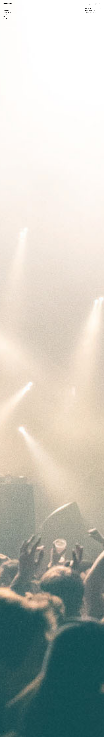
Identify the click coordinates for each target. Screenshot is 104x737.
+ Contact (5, 18)
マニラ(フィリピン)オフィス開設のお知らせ (94, 3)
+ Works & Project (7, 12)
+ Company (5, 14)
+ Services (5, 16)
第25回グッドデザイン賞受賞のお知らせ (94, 4)
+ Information (6, 10)
